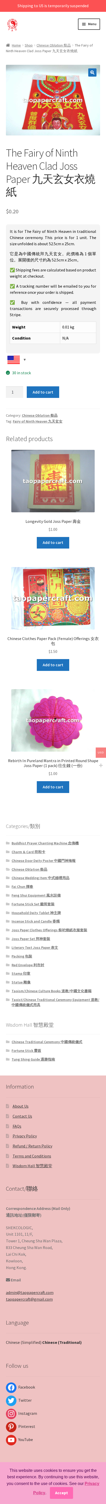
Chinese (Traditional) (62, 1342)
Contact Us (22, 1116)
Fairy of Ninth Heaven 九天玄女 (38, 421)
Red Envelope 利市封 (28, 965)
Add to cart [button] (53, 542)
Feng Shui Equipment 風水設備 (36, 895)
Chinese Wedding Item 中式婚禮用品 (40, 878)
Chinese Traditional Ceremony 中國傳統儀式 (47, 1042)
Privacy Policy (25, 1135)
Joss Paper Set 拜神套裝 (31, 938)
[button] (92, 72)
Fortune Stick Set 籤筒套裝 (33, 904)
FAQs (17, 1126)
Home (16, 45)
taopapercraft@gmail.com (29, 1299)
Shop (29, 45)
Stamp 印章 (21, 973)
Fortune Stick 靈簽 (26, 1050)
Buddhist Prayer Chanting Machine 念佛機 (45, 843)
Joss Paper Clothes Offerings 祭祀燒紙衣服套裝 (49, 930)
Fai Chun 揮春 (22, 886)
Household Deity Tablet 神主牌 (36, 912)
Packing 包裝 (22, 956)
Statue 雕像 (21, 982)
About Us (21, 1106)
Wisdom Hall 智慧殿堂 (32, 1165)
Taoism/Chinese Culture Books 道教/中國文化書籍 (52, 991)
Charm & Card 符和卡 (28, 852)
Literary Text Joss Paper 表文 (35, 947)
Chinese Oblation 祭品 (54, 45)
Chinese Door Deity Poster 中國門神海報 (44, 860)
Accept (61, 1492)
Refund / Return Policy (32, 1145)
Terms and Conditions (32, 1156)
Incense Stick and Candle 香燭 (36, 921)
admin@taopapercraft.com (30, 1292)
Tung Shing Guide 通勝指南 (33, 1059)
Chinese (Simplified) (23, 1342)
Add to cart (43, 392)
